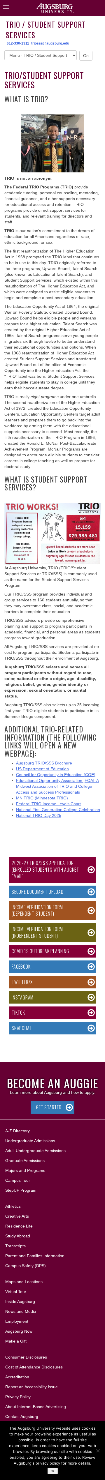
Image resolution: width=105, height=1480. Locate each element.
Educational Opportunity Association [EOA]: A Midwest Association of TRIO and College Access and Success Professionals (57, 786)
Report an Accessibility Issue (31, 1386)
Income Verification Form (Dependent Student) (37, 910)
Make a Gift (16, 1341)
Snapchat (22, 1028)
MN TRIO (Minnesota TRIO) (42, 798)
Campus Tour (17, 1180)
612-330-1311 (18, 43)
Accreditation (17, 1377)
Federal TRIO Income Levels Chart (48, 803)
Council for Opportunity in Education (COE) (55, 774)
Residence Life (19, 1226)
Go (86, 55)
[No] (98, 1450)
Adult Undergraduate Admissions (35, 1150)
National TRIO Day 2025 (38, 815)
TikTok (18, 1012)
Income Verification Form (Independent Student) (37, 932)
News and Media (20, 1311)
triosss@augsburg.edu (50, 43)
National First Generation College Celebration (58, 809)
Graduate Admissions (25, 1160)
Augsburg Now (18, 1331)
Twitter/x (22, 982)
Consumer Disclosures (26, 1357)
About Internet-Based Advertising (35, 1406)
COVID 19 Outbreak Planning (40, 951)
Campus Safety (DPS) (25, 1265)
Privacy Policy (18, 1396)
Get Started (49, 1107)
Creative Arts (17, 1216)
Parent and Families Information (34, 1255)
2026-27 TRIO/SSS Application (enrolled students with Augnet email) (45, 869)
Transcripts (15, 1246)
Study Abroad (17, 1236)
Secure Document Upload (38, 891)
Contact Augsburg (21, 1416)
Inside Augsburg (20, 1301)
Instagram (23, 997)
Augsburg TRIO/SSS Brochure (44, 763)
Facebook (21, 966)
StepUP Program (20, 1190)
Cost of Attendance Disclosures (34, 1367)
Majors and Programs (25, 1170)
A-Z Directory (17, 1130)
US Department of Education (42, 769)
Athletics (13, 1206)
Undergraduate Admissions (30, 1140)
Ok (53, 1471)
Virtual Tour (15, 1291)
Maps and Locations (24, 1281)
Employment (16, 1321)
